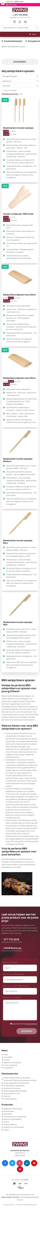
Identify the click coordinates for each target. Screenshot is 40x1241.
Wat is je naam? (11, 962)
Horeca (6, 1122)
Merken (6, 1130)
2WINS (26, 1180)
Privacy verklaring (10, 1065)
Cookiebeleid (8, 1068)
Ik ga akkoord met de (24, 1024)
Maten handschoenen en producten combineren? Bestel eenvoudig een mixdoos (20, 1079)
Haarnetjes (8, 1114)
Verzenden (26, 1031)
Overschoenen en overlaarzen (15, 1116)
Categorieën (19, 62)
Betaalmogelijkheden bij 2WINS (15, 1091)
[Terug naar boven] (35, 1236)
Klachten (7, 1096)
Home (4, 46)
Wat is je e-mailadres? (14, 974)
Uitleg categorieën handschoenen (16, 1083)
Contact (7, 1060)
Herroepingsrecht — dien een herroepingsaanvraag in (20, 1204)
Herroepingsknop (10, 1099)
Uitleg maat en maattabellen (14, 1085)
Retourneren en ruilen (12, 1093)
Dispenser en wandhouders (14, 1127)
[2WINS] (20, 10)
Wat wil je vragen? (13, 997)
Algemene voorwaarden (12, 1062)
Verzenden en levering (12, 1088)
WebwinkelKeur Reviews (10, 1197)
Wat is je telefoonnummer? (17, 986)
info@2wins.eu (12, 949)
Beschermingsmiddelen (12, 1119)
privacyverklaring (31, 1024)
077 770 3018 (20, 15)
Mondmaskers (9, 1111)
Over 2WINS (8, 1057)
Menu (34, 34)
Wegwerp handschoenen (13, 1109)
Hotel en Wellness (10, 1124)
